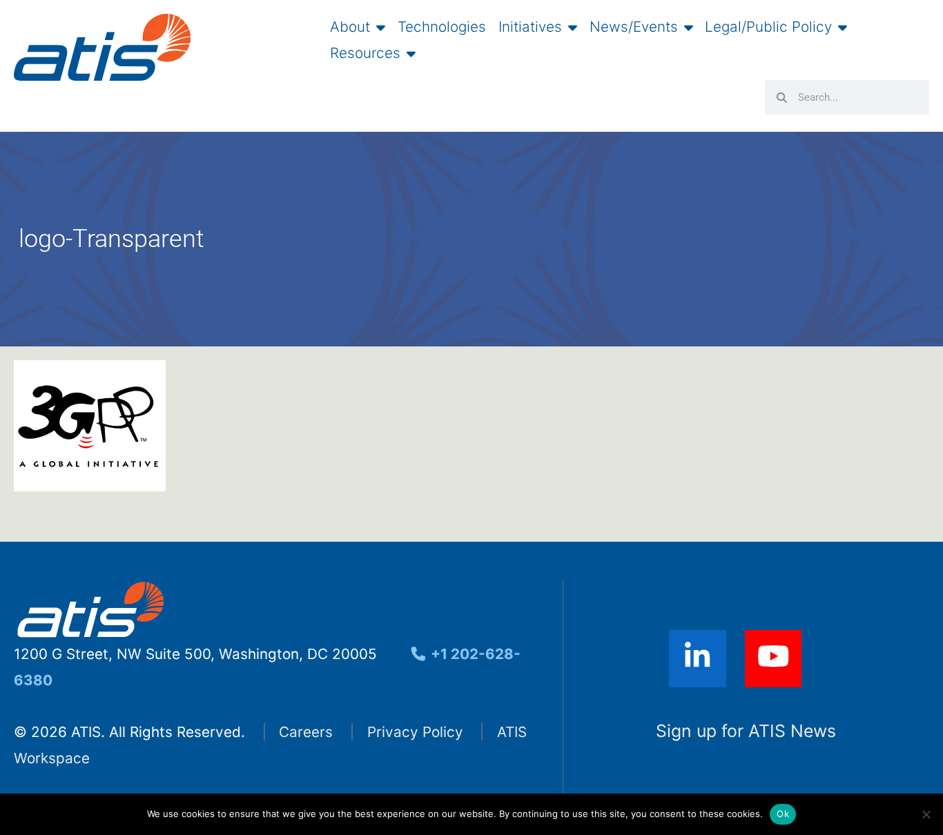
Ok (783, 813)
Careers (306, 731)
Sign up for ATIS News (746, 730)
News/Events (634, 27)
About (350, 27)
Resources (365, 53)
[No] (926, 814)
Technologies (442, 27)
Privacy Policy (415, 731)
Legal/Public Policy (768, 27)
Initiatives (530, 27)
